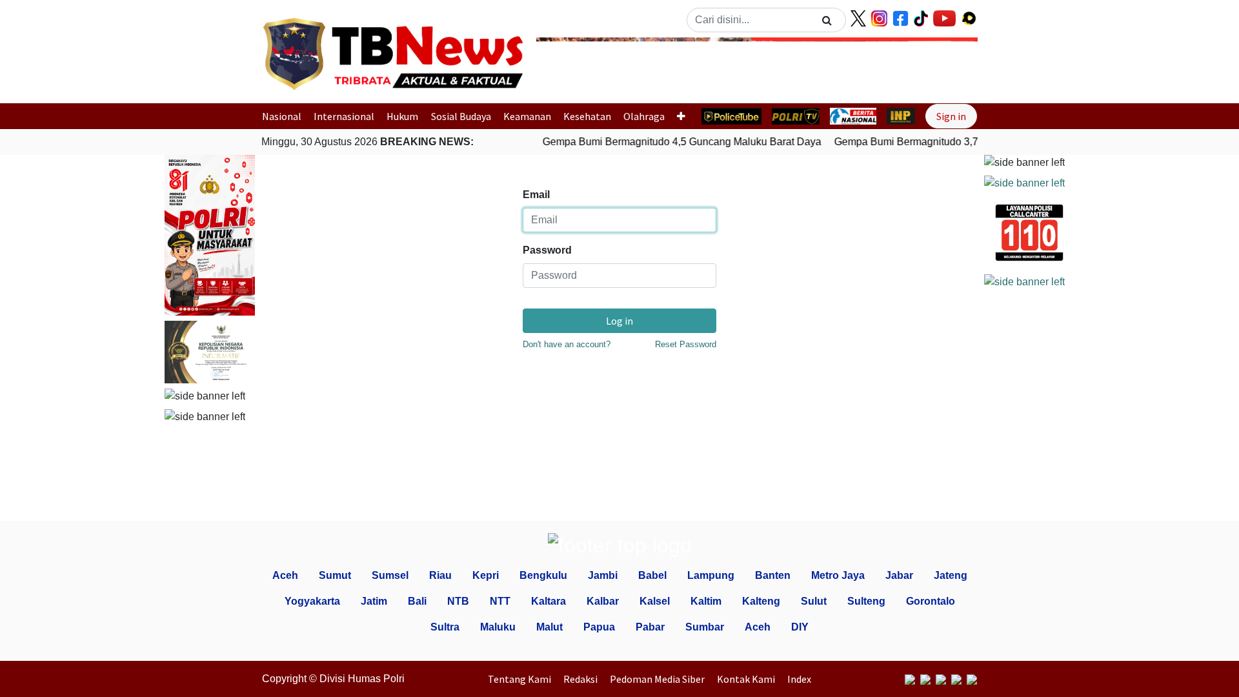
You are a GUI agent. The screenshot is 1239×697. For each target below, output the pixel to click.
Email (536, 194)
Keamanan (527, 116)
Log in (619, 320)
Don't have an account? (566, 344)
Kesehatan (587, 116)
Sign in (951, 116)
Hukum (402, 116)
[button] (569, 66)
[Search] (827, 20)
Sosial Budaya (461, 116)
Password (547, 250)
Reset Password (685, 344)
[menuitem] (523, 679)
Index (799, 678)
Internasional (344, 116)
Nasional (281, 116)
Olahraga (644, 116)
